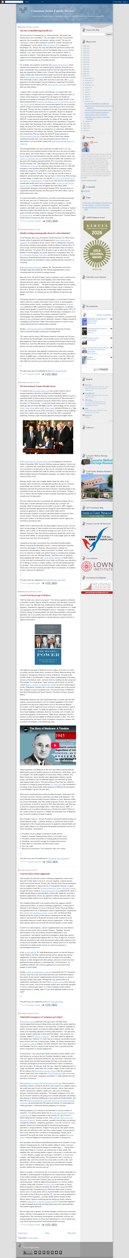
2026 (85, 46)
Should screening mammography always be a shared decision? (45, 233)
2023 (85, 53)
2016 (85, 69)
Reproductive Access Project (45, 1071)
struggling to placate (29, 1044)
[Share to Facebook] (54, 221)
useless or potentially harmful (30, 159)
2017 (85, 67)
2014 (85, 73)
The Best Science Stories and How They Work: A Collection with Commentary (98, 349)
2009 (85, 130)
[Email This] (47, 221)
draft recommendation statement (39, 972)
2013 (85, 76)
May (86, 94)
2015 (85, 71)
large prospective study (50, 891)
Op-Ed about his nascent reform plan (37, 462)
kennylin (95, 142)
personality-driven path (41, 391)
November (88, 80)
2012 (85, 123)
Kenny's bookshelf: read (106, 315)
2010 (85, 128)
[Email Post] (43, 221)
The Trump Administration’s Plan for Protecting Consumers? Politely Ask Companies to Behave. (95, 403)
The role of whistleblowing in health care (36, 30)
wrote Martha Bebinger (53, 558)
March (87, 99)
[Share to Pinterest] (56, 221)
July (86, 90)
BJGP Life (88, 415)
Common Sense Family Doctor (52, 11)
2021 (85, 57)
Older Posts (71, 1233)
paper (47, 408)
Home (47, 1233)
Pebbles (87, 417)
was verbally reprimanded (35, 77)
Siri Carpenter (93, 353)
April (86, 96)
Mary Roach (92, 323)
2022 (85, 55)
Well (86, 408)
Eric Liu (91, 332)
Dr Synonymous (26, 215)
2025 (85, 48)
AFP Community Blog (59, 371)
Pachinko (90, 357)
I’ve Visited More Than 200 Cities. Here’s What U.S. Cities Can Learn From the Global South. (97, 388)
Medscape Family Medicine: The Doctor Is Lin (98, 203)
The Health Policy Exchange (54, 580)
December (88, 78)
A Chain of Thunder (93, 338)
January (87, 121)
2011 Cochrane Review (36, 329)
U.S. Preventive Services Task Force (33, 255)
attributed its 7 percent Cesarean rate (41, 1202)
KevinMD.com (89, 393)
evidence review (58, 982)
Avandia (65, 50)
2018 (85, 64)
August (87, 87)
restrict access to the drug (57, 85)
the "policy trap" (56, 784)
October (87, 83)
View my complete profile (88, 180)
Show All (111, 421)
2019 (85, 62)
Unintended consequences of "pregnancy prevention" (41, 1017)
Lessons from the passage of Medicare (35, 595)
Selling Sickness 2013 (51, 45)
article (28, 408)
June (86, 92)
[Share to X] (52, 221)
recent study (49, 1184)
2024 (85, 50)
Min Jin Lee (92, 359)
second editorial (30, 952)
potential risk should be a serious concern (38, 913)
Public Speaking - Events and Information (96, 205)
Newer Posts (22, 1233)
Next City (88, 385)
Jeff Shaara (92, 340)
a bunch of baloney (42, 1036)
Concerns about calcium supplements (35, 874)
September (88, 85)
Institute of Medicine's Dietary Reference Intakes (58, 888)
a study (71, 80)
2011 (85, 126)
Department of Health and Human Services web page (42, 1083)
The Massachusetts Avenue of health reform (37, 386)
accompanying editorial (32, 267)
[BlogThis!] (49, 221)
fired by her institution (60, 65)
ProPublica (88, 400)
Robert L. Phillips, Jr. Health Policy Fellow (40, 685)
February (88, 101)
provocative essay (28, 1022)
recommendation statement (30, 136)
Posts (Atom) (33, 1238)
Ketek (29, 52)
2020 (85, 60)
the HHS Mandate (55, 1073)
